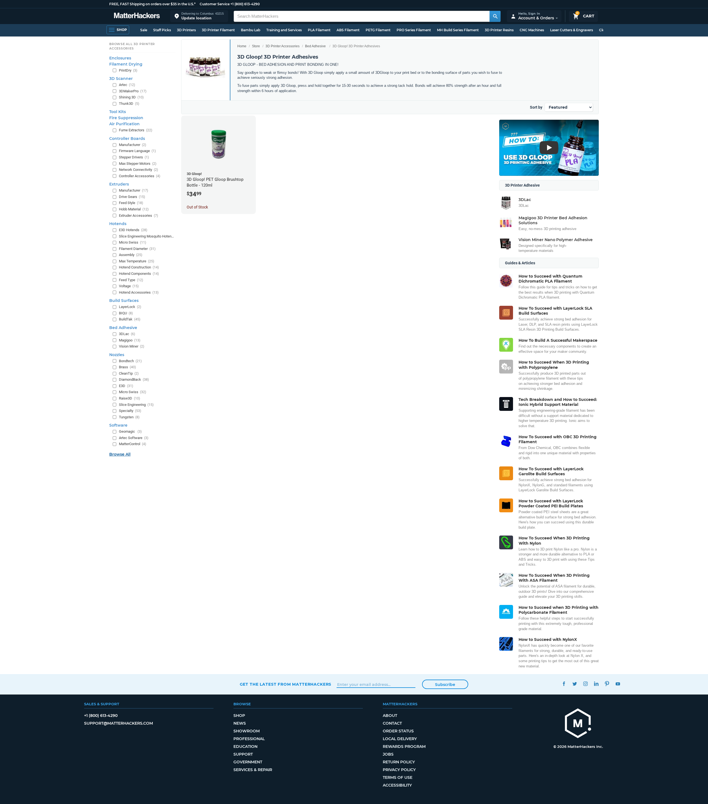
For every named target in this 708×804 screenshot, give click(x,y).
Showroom (246, 731)
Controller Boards (127, 138)
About (390, 715)
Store (256, 46)
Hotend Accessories (139, 292)
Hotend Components (139, 274)
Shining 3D (131, 97)
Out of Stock (197, 207)
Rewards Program (404, 746)
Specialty (130, 411)
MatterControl (132, 444)
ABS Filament (348, 30)
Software (118, 425)
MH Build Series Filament (458, 30)
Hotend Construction (139, 267)
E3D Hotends (133, 230)
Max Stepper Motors (138, 163)
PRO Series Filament (414, 30)
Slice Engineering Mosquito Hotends (147, 236)
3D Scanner (121, 78)
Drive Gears (132, 197)
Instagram (585, 683)
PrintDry (128, 70)
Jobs (388, 754)
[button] (199, 16)
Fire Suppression (126, 117)
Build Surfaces (124, 300)
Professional (249, 738)
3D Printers (186, 30)
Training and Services (284, 30)
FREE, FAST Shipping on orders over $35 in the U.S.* (152, 4)
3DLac (127, 334)
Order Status (398, 731)
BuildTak (129, 319)
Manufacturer (132, 145)
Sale (143, 30)
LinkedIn (596, 683)
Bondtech (130, 361)
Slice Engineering (136, 404)
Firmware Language (137, 151)
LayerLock (130, 307)
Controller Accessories (139, 176)
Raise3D (129, 398)
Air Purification (124, 123)
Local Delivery (400, 738)
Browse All (120, 454)
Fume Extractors (135, 130)
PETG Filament (378, 30)
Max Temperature (136, 261)
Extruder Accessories (138, 215)
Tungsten (129, 417)
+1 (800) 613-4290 (245, 4)
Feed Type (131, 280)
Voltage (129, 286)
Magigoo (129, 340)
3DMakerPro (133, 91)
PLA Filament (319, 30)
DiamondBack (134, 379)
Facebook (564, 683)
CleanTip (129, 373)
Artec (127, 85)
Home (241, 46)
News (239, 723)
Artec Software (134, 438)
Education (245, 746)
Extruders (119, 184)
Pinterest (607, 683)
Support (243, 754)
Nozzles (116, 354)
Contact (392, 723)
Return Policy (399, 761)
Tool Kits (117, 111)
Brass (127, 367)
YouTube (618, 683)
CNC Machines (532, 30)
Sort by (536, 107)
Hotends (117, 223)
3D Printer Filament (218, 30)
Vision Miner (131, 346)
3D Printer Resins (499, 30)
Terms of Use (397, 777)
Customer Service (215, 4)
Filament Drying (125, 63)
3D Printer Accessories (283, 46)
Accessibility (397, 785)
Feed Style (131, 203)
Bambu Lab (250, 30)
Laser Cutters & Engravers (571, 30)
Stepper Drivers (134, 157)
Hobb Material (134, 209)
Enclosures (120, 57)
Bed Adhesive (315, 46)
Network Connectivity (138, 170)
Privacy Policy (399, 769)
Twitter (575, 683)
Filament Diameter (137, 249)
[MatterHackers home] (137, 16)
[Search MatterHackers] (495, 16)
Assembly (130, 255)
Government (247, 761)
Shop (239, 715)
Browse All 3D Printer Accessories (132, 46)
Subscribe (445, 684)
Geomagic (130, 431)
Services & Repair (252, 769)
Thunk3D (129, 103)
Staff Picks (162, 30)
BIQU (126, 313)
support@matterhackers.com (118, 723)
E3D (126, 386)
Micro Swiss (132, 242)
